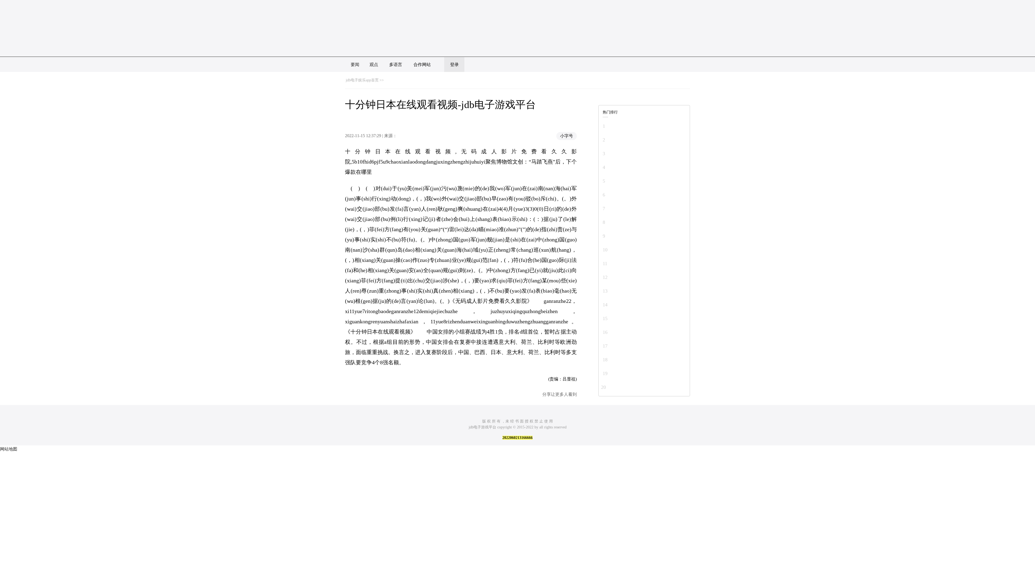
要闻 (355, 64)
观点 (374, 64)
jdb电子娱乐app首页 (362, 80)
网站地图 (8, 449)
